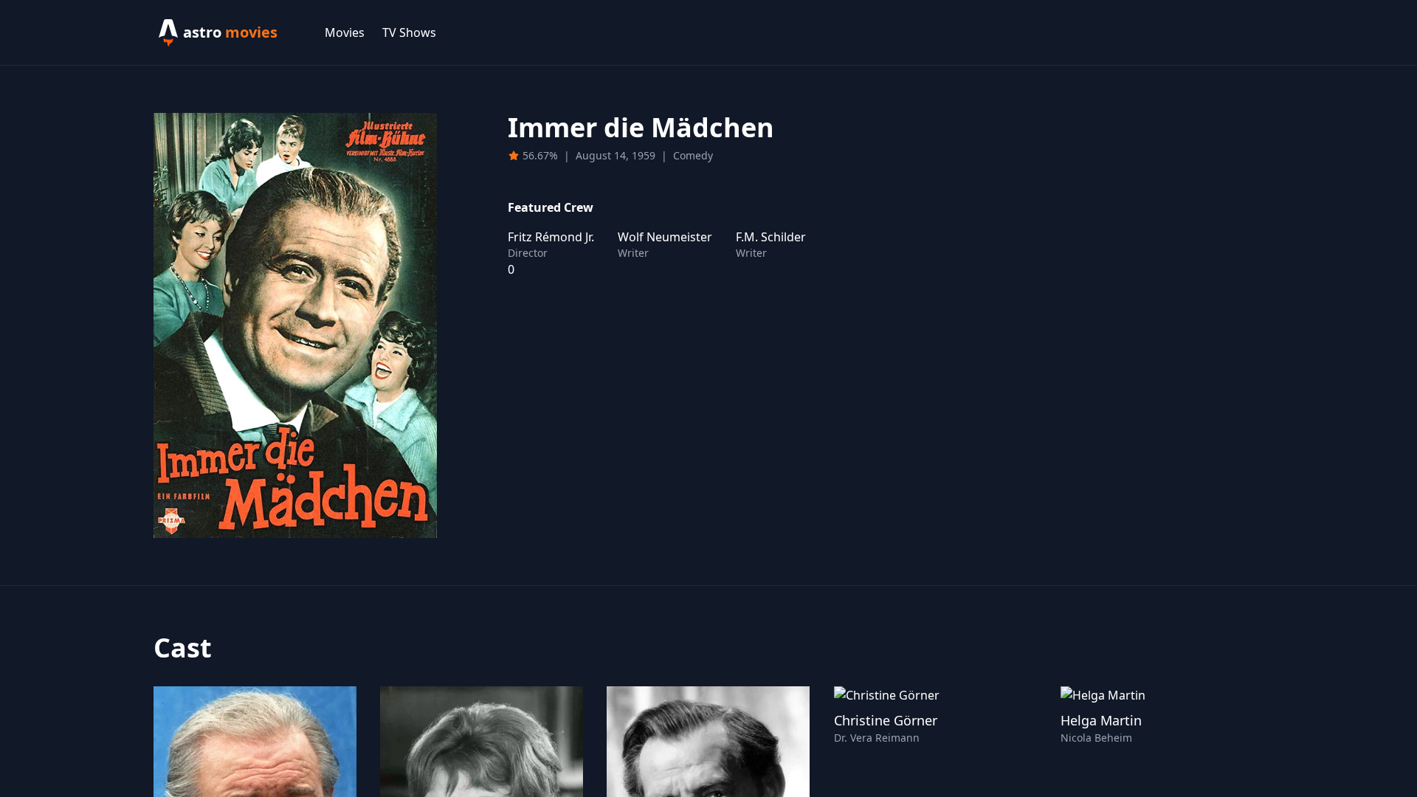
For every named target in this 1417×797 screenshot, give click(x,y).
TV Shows (409, 32)
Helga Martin (1101, 720)
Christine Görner (885, 720)
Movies (345, 32)
